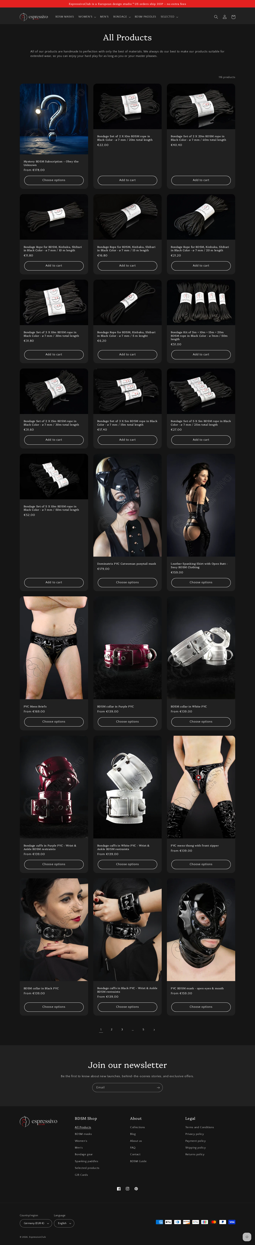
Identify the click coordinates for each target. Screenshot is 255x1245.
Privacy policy (194, 1134)
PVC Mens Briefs (35, 706)
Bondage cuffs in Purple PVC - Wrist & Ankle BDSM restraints (50, 847)
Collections (137, 1127)
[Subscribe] (158, 1087)
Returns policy (195, 1154)
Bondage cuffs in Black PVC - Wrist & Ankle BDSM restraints (127, 989)
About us (136, 1141)
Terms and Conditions (199, 1127)
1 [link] (101, 1029)
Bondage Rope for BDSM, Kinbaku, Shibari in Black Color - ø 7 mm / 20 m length (200, 248)
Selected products (87, 1168)
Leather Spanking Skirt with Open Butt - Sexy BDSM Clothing (199, 565)
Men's (79, 1147)
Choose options (53, 180)
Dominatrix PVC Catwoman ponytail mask (126, 563)
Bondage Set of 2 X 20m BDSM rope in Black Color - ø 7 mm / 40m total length (198, 137)
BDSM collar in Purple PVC (115, 706)
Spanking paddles (86, 1161)
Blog (133, 1134)
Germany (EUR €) (34, 1223)
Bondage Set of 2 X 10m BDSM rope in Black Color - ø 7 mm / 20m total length (125, 137)
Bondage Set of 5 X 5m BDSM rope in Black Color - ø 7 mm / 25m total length (201, 422)
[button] (87, 17)
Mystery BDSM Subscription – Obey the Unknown (51, 163)
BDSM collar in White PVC (189, 706)
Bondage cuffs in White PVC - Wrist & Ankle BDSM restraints (123, 847)
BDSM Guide (138, 1161)
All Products (83, 1127)
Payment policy (195, 1141)
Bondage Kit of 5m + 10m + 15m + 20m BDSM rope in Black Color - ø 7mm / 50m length (199, 335)
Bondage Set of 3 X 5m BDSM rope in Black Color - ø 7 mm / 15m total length (127, 422)
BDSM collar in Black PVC (41, 988)
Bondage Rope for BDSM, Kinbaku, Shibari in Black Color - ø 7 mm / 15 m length (126, 248)
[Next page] (154, 1029)
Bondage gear (84, 1154)
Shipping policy (195, 1147)
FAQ (133, 1147)
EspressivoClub (37, 1237)
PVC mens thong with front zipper (195, 845)
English (62, 1223)
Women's (81, 1141)
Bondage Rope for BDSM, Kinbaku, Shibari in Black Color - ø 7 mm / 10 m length (53, 248)
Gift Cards (81, 1175)
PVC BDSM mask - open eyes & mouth (197, 988)
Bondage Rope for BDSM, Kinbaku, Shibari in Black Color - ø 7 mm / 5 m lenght (126, 333)
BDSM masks (83, 1134)
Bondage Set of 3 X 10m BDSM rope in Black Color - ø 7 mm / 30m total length (51, 333)
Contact (135, 1154)
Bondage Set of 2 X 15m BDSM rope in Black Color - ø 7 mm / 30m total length (51, 422)
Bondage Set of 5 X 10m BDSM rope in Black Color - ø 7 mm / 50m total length (51, 508)
